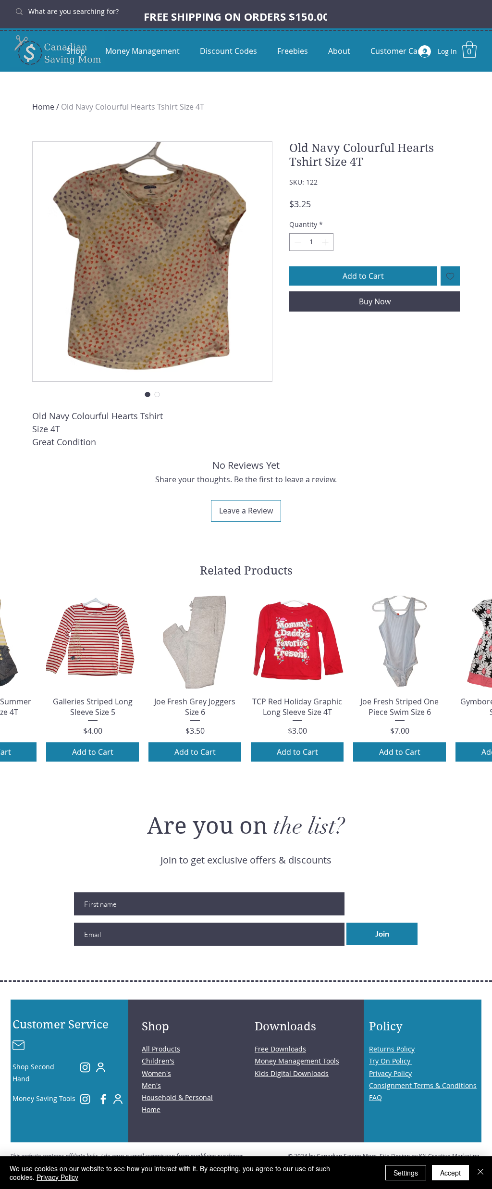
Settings (406, 1172)
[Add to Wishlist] (450, 276)
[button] (469, 49)
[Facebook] (103, 1099)
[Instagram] (85, 1067)
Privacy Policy (57, 1177)
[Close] (480, 1172)
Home (43, 106)
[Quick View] (92, 642)
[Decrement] (297, 242)
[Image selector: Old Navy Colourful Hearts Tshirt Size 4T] (147, 394)
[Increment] (326, 242)
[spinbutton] (311, 242)
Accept (450, 1172)
